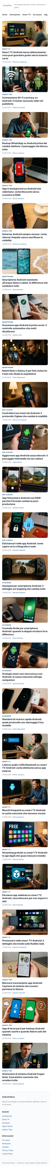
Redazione (6, 1143)
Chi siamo (6, 1140)
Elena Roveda (18, 290)
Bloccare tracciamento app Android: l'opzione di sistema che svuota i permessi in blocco (22, 986)
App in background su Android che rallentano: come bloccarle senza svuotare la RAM (21, 191)
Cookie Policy (7, 1154)
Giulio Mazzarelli (19, 377)
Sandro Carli (17, 335)
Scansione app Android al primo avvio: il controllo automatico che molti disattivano (24, 328)
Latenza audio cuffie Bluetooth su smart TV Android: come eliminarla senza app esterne (24, 767)
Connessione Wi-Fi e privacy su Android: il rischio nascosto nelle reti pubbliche (22, 100)
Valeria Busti (17, 462)
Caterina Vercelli (19, 107)
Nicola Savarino (18, 198)
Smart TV (26, 14)
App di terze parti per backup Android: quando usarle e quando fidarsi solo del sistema (24, 1031)
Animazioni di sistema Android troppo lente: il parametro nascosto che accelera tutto (23, 1077)
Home (4, 14)
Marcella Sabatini (19, 550)
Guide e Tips (7, 94)
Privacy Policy (7, 1150)
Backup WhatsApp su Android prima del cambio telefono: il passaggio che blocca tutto (25, 146)
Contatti (5, 1147)
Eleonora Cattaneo (20, 62)
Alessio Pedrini (18, 508)
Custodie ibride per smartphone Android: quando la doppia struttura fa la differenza (24, 631)
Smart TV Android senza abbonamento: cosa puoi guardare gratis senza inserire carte (24, 55)
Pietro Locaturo (18, 153)
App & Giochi (7, 410)
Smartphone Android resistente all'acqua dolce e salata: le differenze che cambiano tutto (25, 282)
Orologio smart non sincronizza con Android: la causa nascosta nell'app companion (22, 676)
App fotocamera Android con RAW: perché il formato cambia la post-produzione (21, 501)
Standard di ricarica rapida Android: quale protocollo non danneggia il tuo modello (23, 722)
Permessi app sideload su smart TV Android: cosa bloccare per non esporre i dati (25, 898)
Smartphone (14, 14)
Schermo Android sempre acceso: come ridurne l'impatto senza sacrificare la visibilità (24, 237)
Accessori (37, 14)
